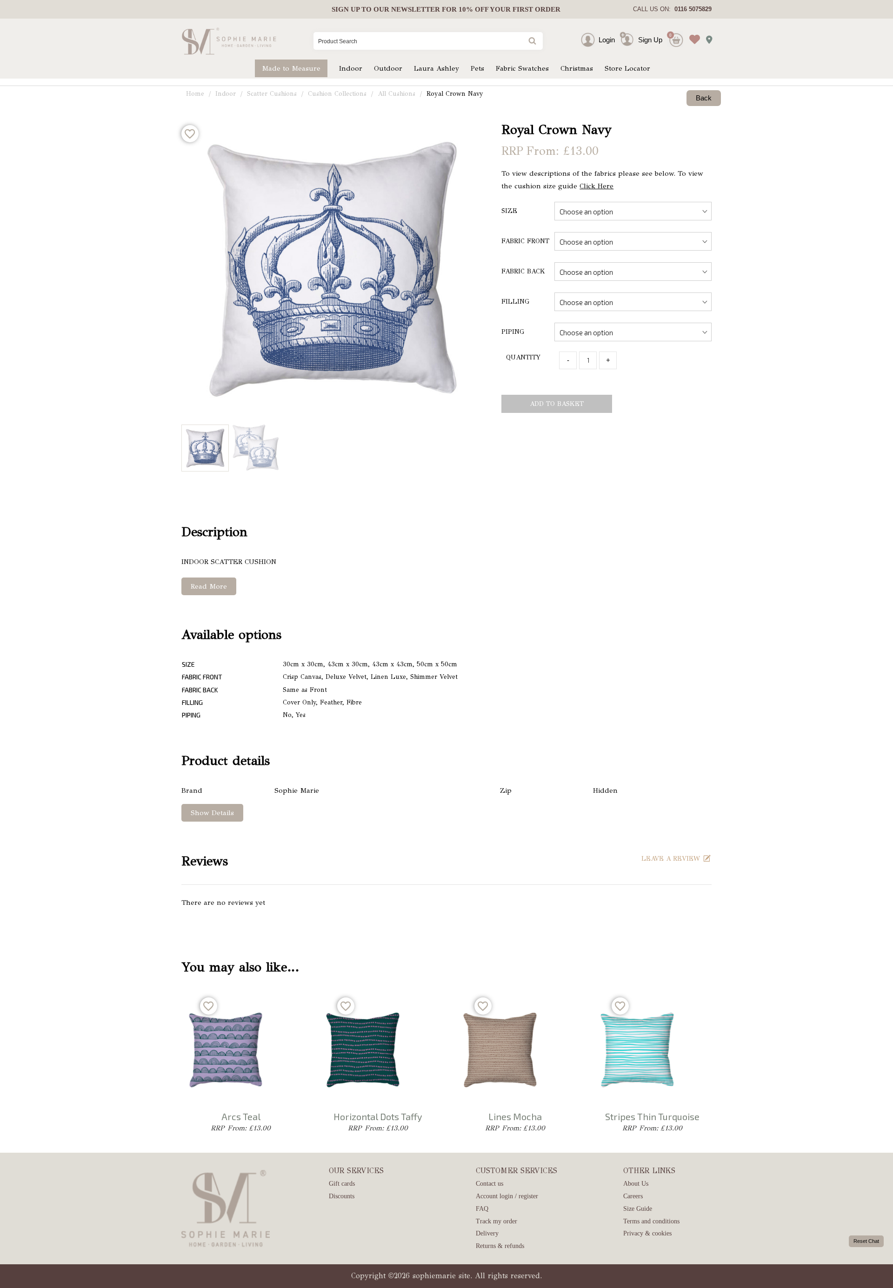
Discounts (341, 1196)
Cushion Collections (337, 94)
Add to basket (557, 404)
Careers (633, 1196)
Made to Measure (291, 68)
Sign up (346, 9)
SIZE (509, 211)
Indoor (350, 68)
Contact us (489, 1183)
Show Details (212, 813)
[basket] (675, 32)
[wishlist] (692, 32)
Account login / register (507, 1196)
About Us (635, 1183)
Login (607, 40)
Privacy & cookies (647, 1233)
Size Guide (637, 1208)
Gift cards (342, 1183)
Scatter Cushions (272, 94)
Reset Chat (866, 1241)
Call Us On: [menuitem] (672, 9)
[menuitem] (446, 9)
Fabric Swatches (522, 68)
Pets (477, 68)
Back (704, 98)
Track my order (496, 1221)
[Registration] (629, 40)
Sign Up (650, 40)
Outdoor (388, 68)
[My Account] (596, 40)
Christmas (576, 68)
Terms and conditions (651, 1221)
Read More (209, 586)
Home (195, 94)
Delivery (487, 1233)
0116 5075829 (691, 9)
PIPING (512, 332)
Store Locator (627, 68)
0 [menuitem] (670, 35)
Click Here (596, 186)
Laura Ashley (436, 68)
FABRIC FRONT (525, 241)
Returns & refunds (500, 1245)
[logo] (229, 41)
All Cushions (396, 94)
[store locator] (706, 37)
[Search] (531, 41)
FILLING (515, 301)
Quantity (523, 357)
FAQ (482, 1208)
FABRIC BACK (523, 271)
